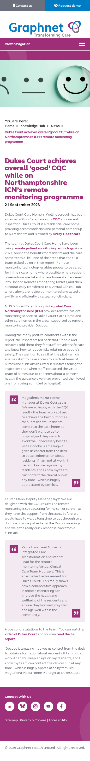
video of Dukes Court (21, 634)
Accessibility (57, 720)
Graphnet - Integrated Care (45, 24)
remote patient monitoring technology (43, 248)
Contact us (23, 6)
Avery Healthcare (66, 234)
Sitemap (11, 720)
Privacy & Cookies (33, 720)
